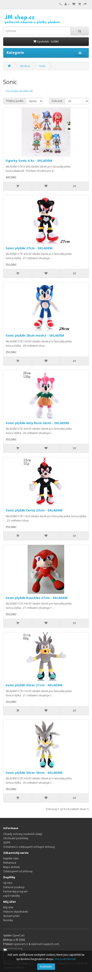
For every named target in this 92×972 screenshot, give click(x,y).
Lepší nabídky (11, 896)
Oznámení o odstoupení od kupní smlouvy (29, 847)
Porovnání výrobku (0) (19, 91)
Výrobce (25, 66)
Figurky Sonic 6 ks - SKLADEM (29, 160)
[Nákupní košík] (79, 4)
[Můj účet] (67, 4)
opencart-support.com (45, 944)
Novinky (8, 920)
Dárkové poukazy (13, 887)
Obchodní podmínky (15, 838)
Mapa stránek (11, 867)
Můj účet (8, 907)
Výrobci (7, 883)
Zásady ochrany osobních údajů (22, 834)
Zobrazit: (57, 101)
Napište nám (11, 858)
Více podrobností (65, 959)
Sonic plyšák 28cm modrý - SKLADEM (35, 335)
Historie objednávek (15, 911)
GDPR (6, 842)
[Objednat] (85, 4)
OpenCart (18, 935)
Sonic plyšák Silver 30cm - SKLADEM (34, 772)
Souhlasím (46, 966)
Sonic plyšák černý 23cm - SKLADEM (34, 510)
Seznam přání (11, 916)
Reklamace (9, 863)
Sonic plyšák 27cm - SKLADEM (29, 248)
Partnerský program (15, 891)
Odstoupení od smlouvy (18, 871)
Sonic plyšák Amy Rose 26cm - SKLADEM (37, 423)
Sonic (42, 66)
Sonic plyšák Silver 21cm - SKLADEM (34, 685)
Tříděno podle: (15, 101)
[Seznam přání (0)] (73, 4)
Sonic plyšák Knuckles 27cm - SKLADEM (37, 598)
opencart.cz (21, 944)
